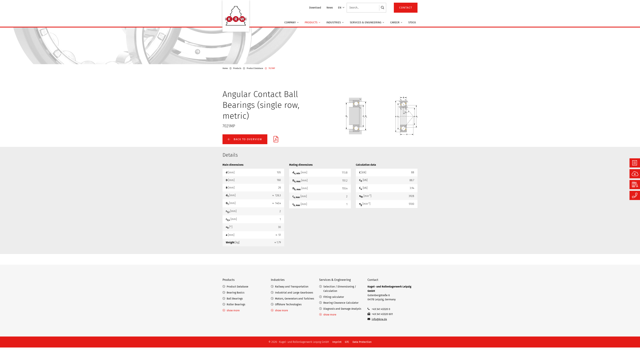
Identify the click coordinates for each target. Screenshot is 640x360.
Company (290, 22)
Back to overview (247, 139)
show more (233, 310)
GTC (347, 342)
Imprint (337, 342)
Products (311, 22)
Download (315, 7)
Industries (334, 22)
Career (395, 22)
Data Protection (362, 342)
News (329, 7)
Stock (412, 22)
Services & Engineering (366, 22)
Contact (373, 280)
